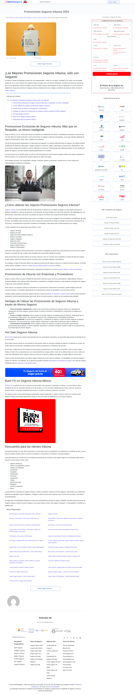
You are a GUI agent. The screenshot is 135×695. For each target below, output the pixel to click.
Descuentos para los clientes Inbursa (24, 119)
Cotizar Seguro (113, 2)
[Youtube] (80, 638)
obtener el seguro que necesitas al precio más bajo (38, 265)
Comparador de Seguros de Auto (52, 658)
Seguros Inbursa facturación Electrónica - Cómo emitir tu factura (25, 551)
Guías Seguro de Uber (52, 671)
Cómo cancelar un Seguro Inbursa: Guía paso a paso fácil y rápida (65, 567)
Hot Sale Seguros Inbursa (21, 114)
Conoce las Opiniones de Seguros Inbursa (59, 560)
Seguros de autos (14, 17)
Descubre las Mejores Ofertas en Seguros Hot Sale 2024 (62, 547)
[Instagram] (70, 638)
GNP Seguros (18, 648)
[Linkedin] (77, 638)
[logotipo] (18, 637)
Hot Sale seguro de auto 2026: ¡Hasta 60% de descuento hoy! (25, 513)
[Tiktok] (74, 638)
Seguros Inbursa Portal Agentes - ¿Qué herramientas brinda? (63, 576)
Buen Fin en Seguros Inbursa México (24, 116)
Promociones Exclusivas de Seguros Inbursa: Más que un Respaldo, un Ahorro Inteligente (41, 103)
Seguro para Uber (35, 651)
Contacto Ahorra (68, 651)
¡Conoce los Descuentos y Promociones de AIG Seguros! (24, 518)
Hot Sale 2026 (67, 667)
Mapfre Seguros (19, 656)
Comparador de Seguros (51, 647)
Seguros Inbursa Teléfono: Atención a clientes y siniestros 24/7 (64, 556)
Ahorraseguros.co (68, 656)
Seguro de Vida (35, 664)
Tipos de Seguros (45, 2)
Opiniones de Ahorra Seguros (32, 629)
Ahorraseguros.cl (68, 653)
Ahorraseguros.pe (68, 659)
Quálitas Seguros (19, 650)
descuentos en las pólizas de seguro (60, 360)
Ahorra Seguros (10, 90)
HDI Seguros (18, 661)
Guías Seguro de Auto (53, 662)
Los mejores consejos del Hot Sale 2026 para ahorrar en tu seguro (26, 540)
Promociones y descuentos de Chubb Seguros (60, 525)
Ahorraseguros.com (69, 662)
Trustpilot (31, 632)
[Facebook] (64, 638)
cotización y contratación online (26, 363)
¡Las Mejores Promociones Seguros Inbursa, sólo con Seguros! (29, 100)
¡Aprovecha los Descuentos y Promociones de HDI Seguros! (24, 525)
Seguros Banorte (19, 664)
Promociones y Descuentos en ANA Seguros (20, 536)
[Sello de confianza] (67, 631)
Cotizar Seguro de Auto (45, 64)
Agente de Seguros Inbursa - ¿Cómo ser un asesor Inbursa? (63, 571)
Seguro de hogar (35, 656)
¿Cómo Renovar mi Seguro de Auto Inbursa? (20, 580)
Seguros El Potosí (52, 513)
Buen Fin (9, 385)
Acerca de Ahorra (68, 641)
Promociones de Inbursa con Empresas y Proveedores (30, 108)
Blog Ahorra (66, 648)
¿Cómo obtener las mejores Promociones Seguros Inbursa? (31, 105)
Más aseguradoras (111, 254)
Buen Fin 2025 (67, 670)
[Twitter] (67, 638)
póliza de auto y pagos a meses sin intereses (68, 269)
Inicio (7, 17)
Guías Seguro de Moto (52, 666)
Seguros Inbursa (10, 210)
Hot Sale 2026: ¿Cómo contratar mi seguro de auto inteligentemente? (26, 547)
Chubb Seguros (19, 659)
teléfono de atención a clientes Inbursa (59, 294)
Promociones (67, 664)
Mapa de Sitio (51, 641)
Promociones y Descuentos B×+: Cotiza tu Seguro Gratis (62, 551)
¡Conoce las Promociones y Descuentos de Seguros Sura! (63, 529)
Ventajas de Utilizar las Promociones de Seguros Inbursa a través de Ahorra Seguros (39, 111)
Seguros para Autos (36, 645)
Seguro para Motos (36, 648)
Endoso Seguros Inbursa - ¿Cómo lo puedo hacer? (22, 576)
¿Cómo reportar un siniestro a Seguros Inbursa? (21, 567)
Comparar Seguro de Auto (112, 17)
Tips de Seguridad (68, 645)
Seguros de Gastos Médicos (36, 660)
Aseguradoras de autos (112, 98)
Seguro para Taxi (35, 653)
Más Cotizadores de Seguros (112, 210)
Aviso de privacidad (53, 686)
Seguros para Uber (14, 556)
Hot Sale (9, 337)
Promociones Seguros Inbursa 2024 (18, 571)
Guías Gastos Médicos (51, 677)
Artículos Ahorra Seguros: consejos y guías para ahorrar (33, 17)
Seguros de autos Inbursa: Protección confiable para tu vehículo (64, 536)
